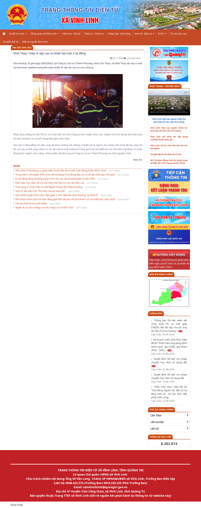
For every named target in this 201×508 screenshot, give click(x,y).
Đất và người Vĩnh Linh (35, 41)
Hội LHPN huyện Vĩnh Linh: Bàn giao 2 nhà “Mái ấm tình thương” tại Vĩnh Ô (63, 195)
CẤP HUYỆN (157, 422)
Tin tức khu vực (178, 33)
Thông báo (155, 313)
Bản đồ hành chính (161, 274)
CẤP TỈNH (155, 415)
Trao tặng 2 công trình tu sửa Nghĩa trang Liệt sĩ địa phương (55, 187)
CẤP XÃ (154, 428)
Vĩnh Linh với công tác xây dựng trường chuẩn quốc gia (169, 138)
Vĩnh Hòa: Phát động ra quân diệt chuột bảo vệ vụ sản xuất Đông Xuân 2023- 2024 (67, 170)
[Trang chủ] (3, 34)
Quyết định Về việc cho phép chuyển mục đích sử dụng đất (169, 378)
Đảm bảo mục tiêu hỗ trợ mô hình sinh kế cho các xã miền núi (56, 182)
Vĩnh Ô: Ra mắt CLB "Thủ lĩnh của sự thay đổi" (47, 191)
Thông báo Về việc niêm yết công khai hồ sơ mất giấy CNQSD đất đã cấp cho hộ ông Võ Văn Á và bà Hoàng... (169, 327)
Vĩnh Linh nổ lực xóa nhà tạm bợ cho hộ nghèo (169, 147)
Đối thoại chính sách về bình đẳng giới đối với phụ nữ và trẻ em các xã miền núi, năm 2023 (72, 199)
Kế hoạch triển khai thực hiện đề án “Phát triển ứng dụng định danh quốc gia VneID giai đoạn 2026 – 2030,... (169, 346)
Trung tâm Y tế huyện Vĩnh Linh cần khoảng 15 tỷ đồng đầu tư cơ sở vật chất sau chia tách (72, 174)
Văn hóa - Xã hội (71, 33)
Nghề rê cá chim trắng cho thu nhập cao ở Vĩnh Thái (51, 207)
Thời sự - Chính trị (94, 33)
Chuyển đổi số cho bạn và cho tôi (165, 154)
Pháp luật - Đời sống (119, 33)
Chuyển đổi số (11, 41)
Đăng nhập (16, 504)
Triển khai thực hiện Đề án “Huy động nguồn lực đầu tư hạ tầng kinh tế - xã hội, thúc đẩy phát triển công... (169, 393)
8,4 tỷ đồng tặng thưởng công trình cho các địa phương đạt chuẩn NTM (61, 178)
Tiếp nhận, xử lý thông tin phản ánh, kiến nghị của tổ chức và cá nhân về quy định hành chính (169, 263)
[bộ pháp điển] (169, 226)
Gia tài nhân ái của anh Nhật (37, 203)
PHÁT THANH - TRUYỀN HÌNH (164, 86)
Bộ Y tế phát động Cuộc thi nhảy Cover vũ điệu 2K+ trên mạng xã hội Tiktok (169, 162)
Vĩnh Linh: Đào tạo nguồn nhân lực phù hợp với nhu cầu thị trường (169, 129)
